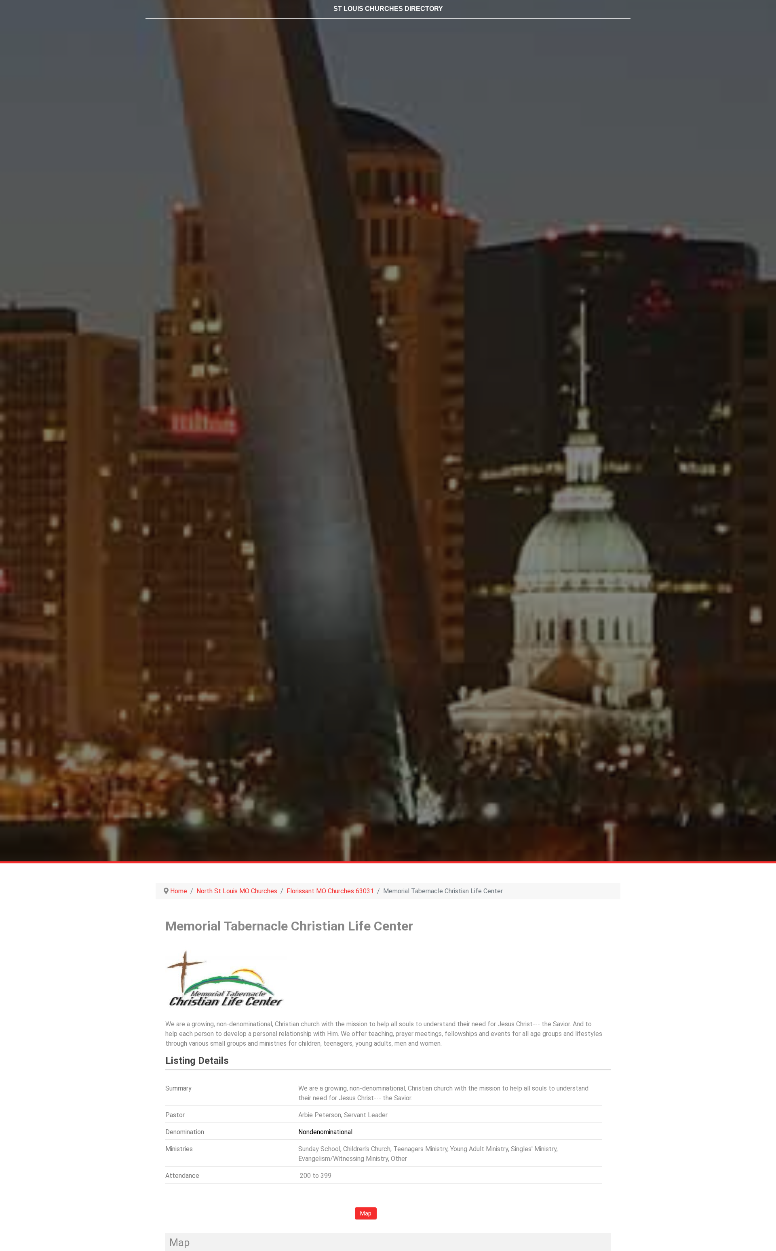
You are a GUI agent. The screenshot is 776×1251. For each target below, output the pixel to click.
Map (365, 1213)
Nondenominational (325, 1132)
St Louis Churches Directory (388, 8)
